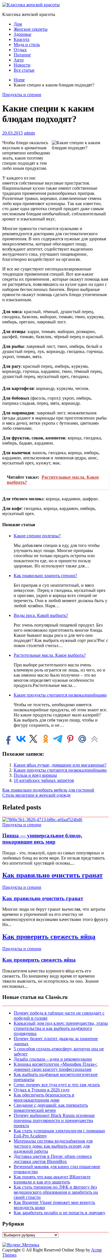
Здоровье (22, 34)
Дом (18, 24)
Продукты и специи (21, 94)
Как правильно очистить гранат (52, 875)
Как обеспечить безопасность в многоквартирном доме (44, 1097)
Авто (19, 59)
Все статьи (24, 70)
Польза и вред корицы (35, 775)
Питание (22, 54)
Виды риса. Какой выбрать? (41, 615)
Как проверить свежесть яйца (48, 936)
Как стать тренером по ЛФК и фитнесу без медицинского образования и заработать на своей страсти (56, 1192)
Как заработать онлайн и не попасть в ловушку (59, 1212)
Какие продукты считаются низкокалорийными (60, 695)
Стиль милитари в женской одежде (36, 795)
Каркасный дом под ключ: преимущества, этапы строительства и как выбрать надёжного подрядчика (61, 1028)
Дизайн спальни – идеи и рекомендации (53, 1059)
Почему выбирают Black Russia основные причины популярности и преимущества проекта (54, 1120)
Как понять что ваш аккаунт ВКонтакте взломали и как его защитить (52, 1179)
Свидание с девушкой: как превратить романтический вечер (51, 1108)
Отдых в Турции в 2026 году (42, 1089)
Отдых (20, 49)
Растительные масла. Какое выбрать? (50, 655)
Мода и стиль (27, 44)
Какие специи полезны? (37, 535)
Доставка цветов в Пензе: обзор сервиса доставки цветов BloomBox (53, 1159)
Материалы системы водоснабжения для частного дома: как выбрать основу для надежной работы (53, 1146)
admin (29, 133)
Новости (22, 65)
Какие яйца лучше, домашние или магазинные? (60, 765)
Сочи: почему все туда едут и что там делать (57, 1084)
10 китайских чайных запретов (44, 780)
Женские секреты (31, 29)
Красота (21, 39)
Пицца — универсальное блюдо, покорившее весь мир (42, 839)
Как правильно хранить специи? (45, 575)
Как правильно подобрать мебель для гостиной (48, 790)
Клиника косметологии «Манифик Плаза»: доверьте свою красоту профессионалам (55, 1067)
